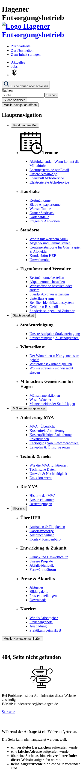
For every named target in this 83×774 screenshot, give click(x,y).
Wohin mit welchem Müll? (49, 239)
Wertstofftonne (40, 209)
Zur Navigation (22, 50)
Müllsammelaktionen (45, 395)
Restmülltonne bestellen (47, 278)
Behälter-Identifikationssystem (52, 302)
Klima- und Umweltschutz (49, 557)
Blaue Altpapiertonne (45, 204)
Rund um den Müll (25, 125)
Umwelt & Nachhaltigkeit (48, 474)
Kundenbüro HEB (43, 256)
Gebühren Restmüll (44, 307)
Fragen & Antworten (45, 221)
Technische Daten (43, 469)
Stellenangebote (41, 622)
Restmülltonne (40, 200)
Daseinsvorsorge (42, 531)
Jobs (14, 66)
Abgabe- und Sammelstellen (50, 243)
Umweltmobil (40, 260)
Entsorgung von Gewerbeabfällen (54, 443)
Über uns (19, 508)
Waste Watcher (40, 400)
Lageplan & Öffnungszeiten (50, 447)
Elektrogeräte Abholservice (49, 182)
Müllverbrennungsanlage (29, 408)
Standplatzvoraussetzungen (49, 294)
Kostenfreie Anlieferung (47, 431)
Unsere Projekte (41, 561)
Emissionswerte (41, 478)
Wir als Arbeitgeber (44, 618)
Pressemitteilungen (43, 596)
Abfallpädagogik (42, 565)
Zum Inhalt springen (26, 54)
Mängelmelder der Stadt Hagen (52, 404)
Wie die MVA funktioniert (48, 465)
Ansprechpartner (42, 500)
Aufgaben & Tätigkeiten (47, 527)
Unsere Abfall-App (43, 174)
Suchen (7, 90)
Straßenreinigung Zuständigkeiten (54, 338)
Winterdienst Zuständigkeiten (51, 364)
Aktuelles (18, 62)
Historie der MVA (43, 496)
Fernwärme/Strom (43, 569)
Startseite (8, 712)
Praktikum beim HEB (45, 630)
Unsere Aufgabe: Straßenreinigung (55, 334)
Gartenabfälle (39, 217)
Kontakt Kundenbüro (45, 539)
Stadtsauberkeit (23, 315)
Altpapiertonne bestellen (47, 282)
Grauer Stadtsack (42, 213)
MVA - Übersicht (42, 426)
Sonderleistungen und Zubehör (52, 311)
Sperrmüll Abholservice (47, 178)
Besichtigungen (41, 504)
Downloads (38, 600)
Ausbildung (38, 626)
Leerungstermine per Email (49, 170)
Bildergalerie (39, 591)
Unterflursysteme (42, 298)
